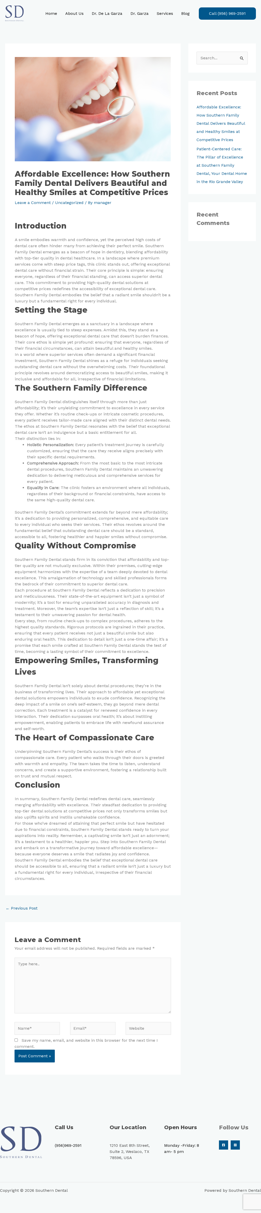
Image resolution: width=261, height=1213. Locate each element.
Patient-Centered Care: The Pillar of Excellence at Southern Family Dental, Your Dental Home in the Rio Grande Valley (222, 165)
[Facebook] (223, 1145)
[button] (227, 13)
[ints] (235, 1145)
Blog (185, 13)
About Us (74, 13)
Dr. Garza (139, 13)
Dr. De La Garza (107, 13)
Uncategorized (69, 202)
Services (165, 13)
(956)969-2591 (68, 1145)
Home (51, 13)
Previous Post (21, 908)
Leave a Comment (33, 202)
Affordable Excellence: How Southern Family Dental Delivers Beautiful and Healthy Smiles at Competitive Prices (221, 123)
